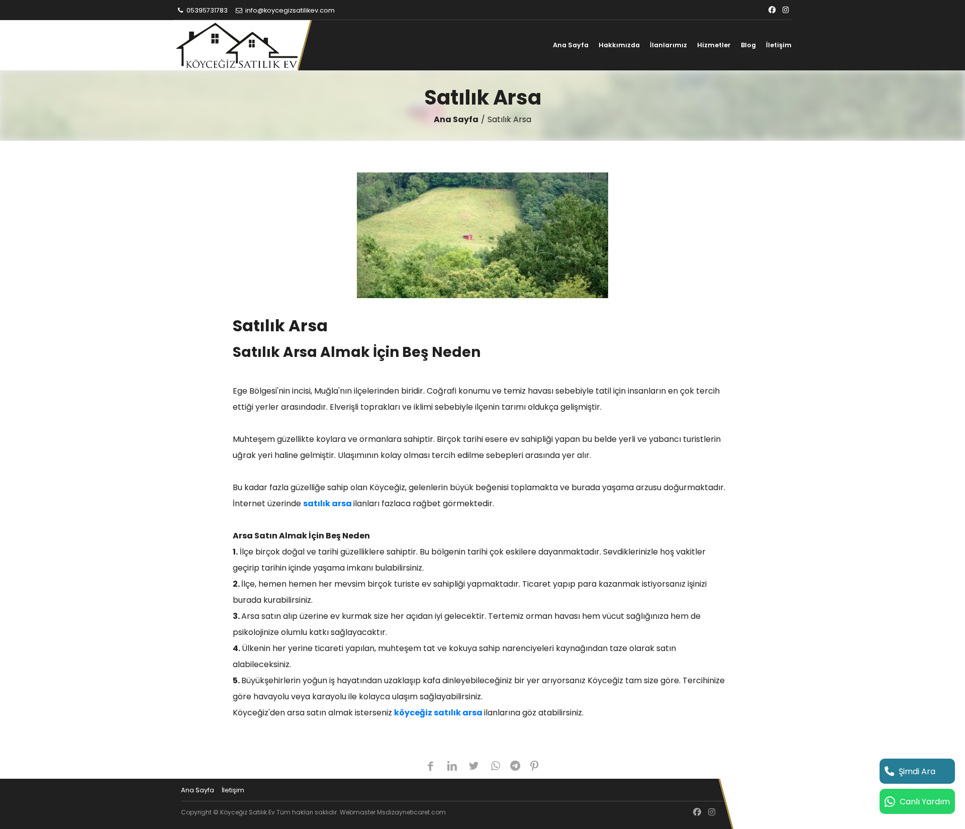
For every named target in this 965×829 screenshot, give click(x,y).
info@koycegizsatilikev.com (289, 10)
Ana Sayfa (571, 45)
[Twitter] (473, 767)
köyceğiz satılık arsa (438, 712)
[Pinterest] (534, 767)
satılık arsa (327, 503)
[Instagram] (786, 10)
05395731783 (206, 10)
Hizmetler (714, 45)
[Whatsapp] (496, 767)
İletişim (779, 45)
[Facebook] (772, 10)
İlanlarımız (668, 45)
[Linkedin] (452, 767)
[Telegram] (515, 767)
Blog (748, 45)
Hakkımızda (619, 45)
